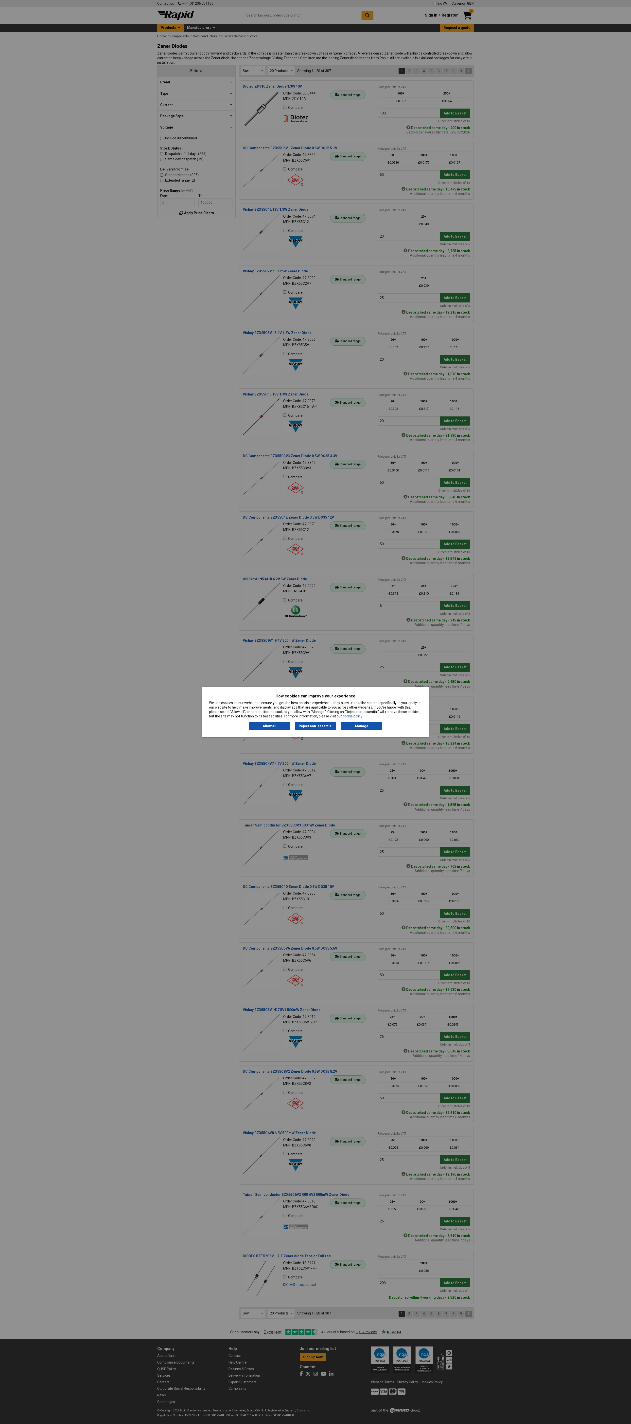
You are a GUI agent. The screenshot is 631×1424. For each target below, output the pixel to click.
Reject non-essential (316, 726)
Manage (361, 726)
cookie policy (352, 716)
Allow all (269, 726)
